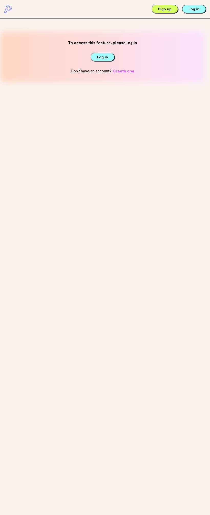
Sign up (165, 9)
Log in (194, 9)
